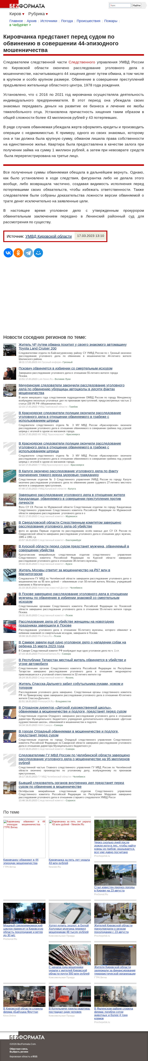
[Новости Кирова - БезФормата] (23, 5)
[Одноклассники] (18, 252)
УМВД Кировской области (48, 236)
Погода (67, 21)
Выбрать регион (19, 1051)
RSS (35, 1056)
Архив (32, 21)
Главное (16, 21)
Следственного (82, 62)
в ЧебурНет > (20, 25)
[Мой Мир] (38, 252)
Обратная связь (19, 1049)
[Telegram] (28, 252)
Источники (48, 21)
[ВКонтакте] (8, 252)
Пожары (110, 21)
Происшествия (88, 21)
